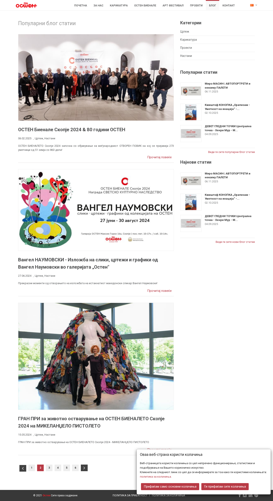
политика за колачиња (155, 476)
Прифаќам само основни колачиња (170, 486)
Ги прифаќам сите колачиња (225, 486)
